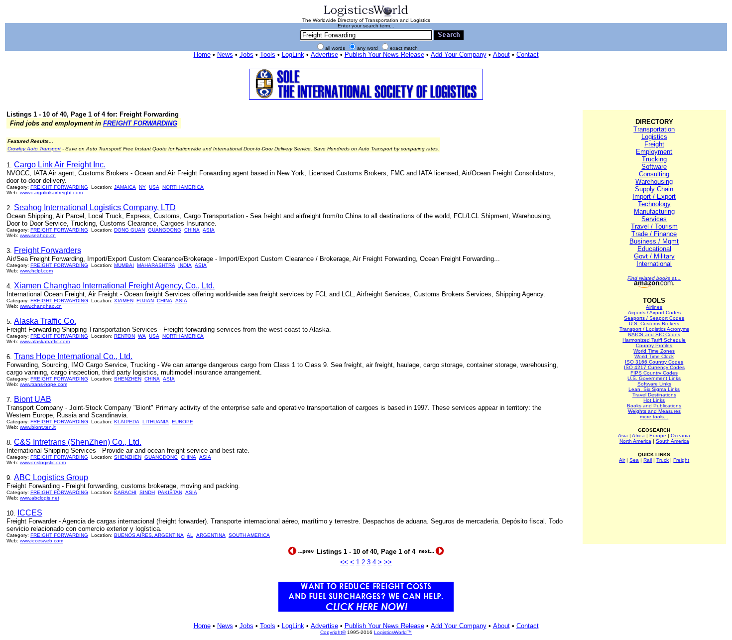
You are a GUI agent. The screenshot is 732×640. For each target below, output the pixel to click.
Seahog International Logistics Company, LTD (95, 207)
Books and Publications (654, 405)
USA (154, 187)
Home (202, 54)
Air (622, 460)
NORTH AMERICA (183, 187)
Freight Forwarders (47, 250)
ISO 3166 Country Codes (654, 362)
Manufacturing (654, 211)
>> (388, 562)
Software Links (654, 383)
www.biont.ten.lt (38, 427)
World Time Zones (654, 351)
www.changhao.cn (41, 306)
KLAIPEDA (126, 421)
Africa (638, 435)
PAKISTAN (170, 492)
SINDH (147, 492)
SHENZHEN (127, 379)
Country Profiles (654, 345)
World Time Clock (654, 356)
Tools (267, 54)
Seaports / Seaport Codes (654, 318)
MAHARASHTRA (156, 265)
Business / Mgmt (654, 241)
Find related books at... (654, 278)
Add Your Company (459, 54)
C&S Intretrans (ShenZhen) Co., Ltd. (77, 442)
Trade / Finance (654, 234)
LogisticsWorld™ (393, 632)
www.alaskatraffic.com (45, 341)
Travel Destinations (654, 394)
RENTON (124, 336)
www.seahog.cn (38, 235)
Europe (657, 435)
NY (142, 187)
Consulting (654, 174)
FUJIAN (145, 300)
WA (142, 336)
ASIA (209, 230)
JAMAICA (125, 187)
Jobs (246, 54)
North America (635, 441)
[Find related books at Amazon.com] (654, 286)
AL (190, 535)
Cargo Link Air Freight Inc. (60, 164)
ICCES (29, 513)
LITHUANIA (155, 421)
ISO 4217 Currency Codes (654, 367)
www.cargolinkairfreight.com (51, 192)
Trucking (654, 159)
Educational (654, 249)
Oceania (680, 435)
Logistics (654, 136)
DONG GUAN (129, 230)
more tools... (654, 416)
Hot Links (654, 400)
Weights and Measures (654, 411)
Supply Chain (654, 189)
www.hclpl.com (36, 270)
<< (344, 562)
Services (654, 219)
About (501, 54)
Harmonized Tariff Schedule (654, 340)
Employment (654, 151)
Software (654, 166)
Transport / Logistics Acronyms (654, 329)
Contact (527, 54)
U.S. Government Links (654, 378)
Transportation (654, 129)
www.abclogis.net (39, 498)
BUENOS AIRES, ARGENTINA (149, 535)
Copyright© (333, 632)
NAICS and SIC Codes (654, 334)
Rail (647, 460)
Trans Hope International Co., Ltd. (73, 356)
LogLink (293, 54)
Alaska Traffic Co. (45, 321)
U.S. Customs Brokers (654, 323)
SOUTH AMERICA (249, 535)
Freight (654, 144)
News (225, 54)
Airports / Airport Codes (654, 312)
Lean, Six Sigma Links (654, 389)
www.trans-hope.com (43, 384)
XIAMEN (123, 300)
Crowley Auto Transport (34, 148)
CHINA (192, 230)
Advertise (324, 54)
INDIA (185, 265)
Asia (623, 435)
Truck (662, 460)
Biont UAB (32, 399)
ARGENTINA (211, 535)
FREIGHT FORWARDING (140, 123)
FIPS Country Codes (654, 373)
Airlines (654, 307)
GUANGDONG (164, 230)
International (654, 263)
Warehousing (654, 181)
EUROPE (182, 421)
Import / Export (654, 196)
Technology (654, 204)
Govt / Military (654, 256)
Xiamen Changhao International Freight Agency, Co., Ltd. (114, 285)
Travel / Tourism (654, 226)
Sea (634, 460)
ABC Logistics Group (51, 477)
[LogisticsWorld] (366, 15)
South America (672, 441)
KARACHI (125, 492)
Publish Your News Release (384, 54)
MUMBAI (124, 265)
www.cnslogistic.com (43, 462)
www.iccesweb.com (41, 540)
